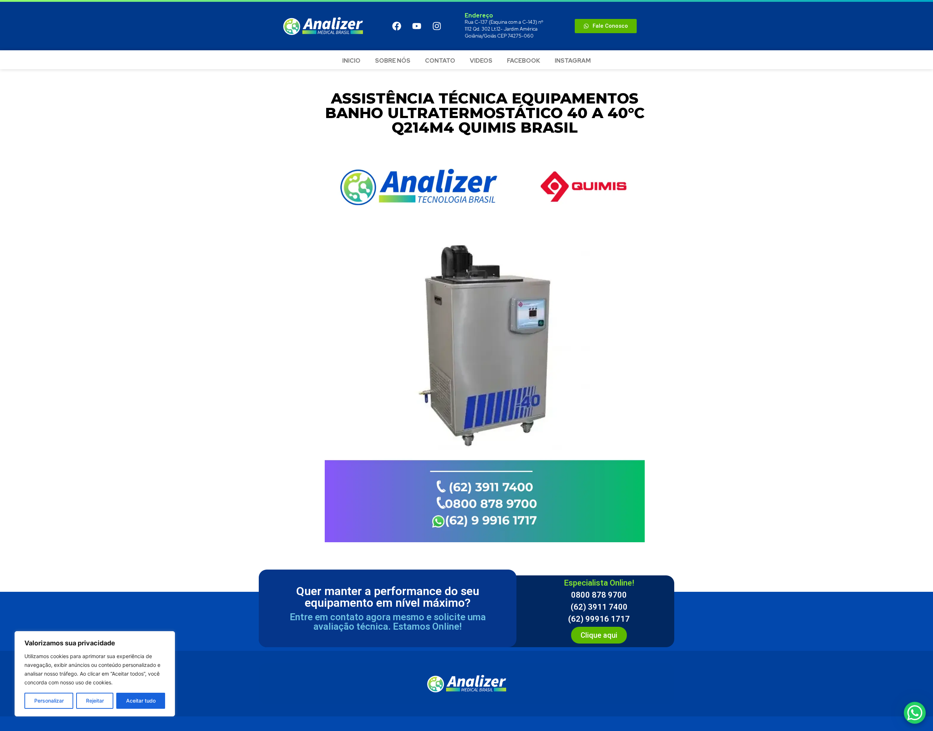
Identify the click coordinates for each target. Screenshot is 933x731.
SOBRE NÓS (392, 60)
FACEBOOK (523, 60)
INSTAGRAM (573, 60)
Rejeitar (95, 700)
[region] (95, 673)
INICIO (351, 60)
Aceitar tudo (141, 700)
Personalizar (49, 700)
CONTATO (440, 60)
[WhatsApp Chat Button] (915, 713)
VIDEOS (481, 60)
